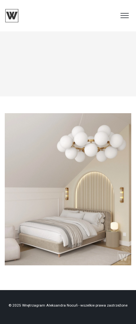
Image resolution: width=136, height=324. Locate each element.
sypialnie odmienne (68, 192)
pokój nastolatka (96, 199)
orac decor (69, 199)
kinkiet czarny (45, 199)
